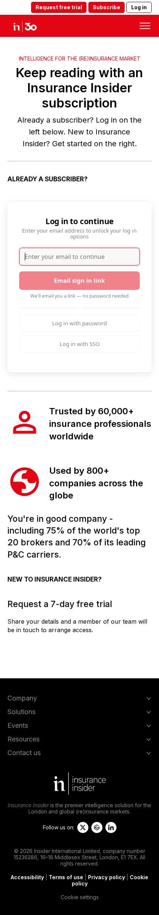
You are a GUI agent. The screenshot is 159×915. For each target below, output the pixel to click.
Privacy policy (106, 877)
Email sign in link (79, 281)
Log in (139, 7)
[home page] (31, 26)
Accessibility (27, 877)
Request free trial (58, 7)
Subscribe (106, 7)
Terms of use (66, 877)
